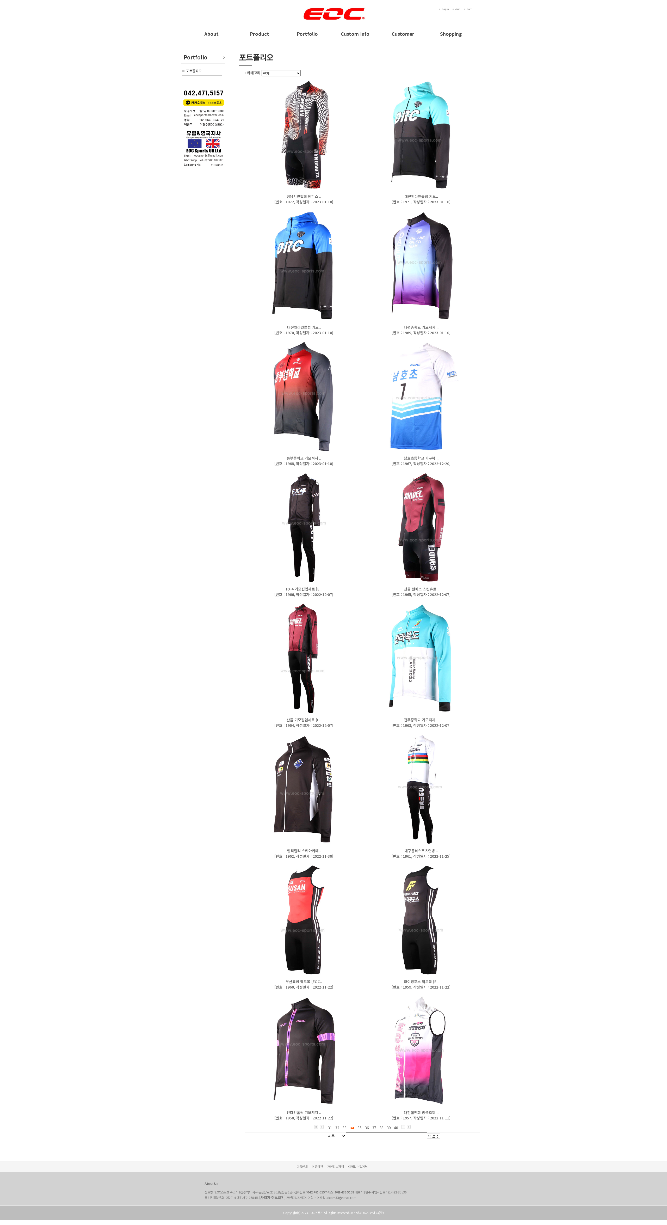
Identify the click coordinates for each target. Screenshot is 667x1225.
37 (374, 1127)
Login (445, 9)
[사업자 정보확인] (272, 1197)
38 (381, 1127)
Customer (403, 33)
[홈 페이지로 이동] (333, 8)
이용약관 (317, 1166)
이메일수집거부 (358, 1166)
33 (344, 1127)
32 (337, 1127)
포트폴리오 (194, 70)
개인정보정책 (335, 1166)
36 (367, 1127)
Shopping (451, 33)
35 (359, 1127)
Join (457, 9)
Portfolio (307, 33)
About (211, 33)
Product (259, 33)
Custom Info (355, 33)
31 (330, 1127)
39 (389, 1127)
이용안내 (302, 1166)
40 (396, 1127)
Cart (469, 9)
